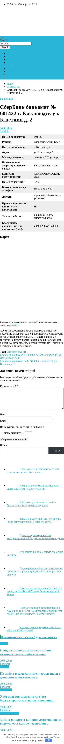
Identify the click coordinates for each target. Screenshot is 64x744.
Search (3, 40)
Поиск (4, 445)
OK (48, 740)
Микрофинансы (9, 713)
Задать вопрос (22, 65)
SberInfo (4, 131)
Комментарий (9, 386)
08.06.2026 (6, 730)
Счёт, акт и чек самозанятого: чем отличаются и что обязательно (25, 652)
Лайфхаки (6, 689)
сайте (15, 325)
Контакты (12, 68)
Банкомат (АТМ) (16, 351)
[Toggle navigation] (1, 38)
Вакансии (12, 74)
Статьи (4, 643)
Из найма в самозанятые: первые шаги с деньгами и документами (30, 675)
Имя (2, 414)
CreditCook (10, 11)
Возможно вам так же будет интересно (29, 637)
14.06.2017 (6, 128)
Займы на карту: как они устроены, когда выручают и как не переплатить (31, 721)
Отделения (13, 59)
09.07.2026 (6, 660)
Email (3, 420)
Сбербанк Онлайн (17, 77)
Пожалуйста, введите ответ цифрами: (22, 426)
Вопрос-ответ (15, 62)
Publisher (5, 663)
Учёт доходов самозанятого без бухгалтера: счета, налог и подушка (26, 698)
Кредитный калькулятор (21, 71)
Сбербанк (12, 53)
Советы (4, 666)
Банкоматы (13, 56)
